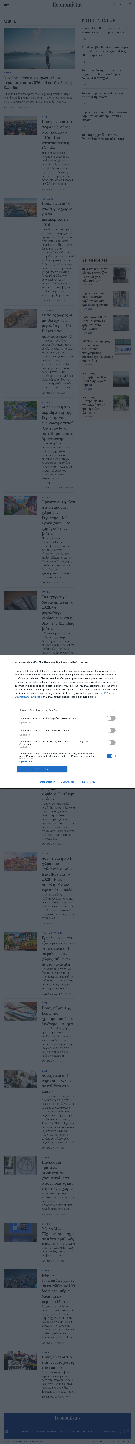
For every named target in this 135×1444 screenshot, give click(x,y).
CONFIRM (42, 769)
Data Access (67, 781)
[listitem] (67, 710)
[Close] (128, 662)
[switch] (111, 718)
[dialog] (67, 722)
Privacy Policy (87, 781)
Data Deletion (47, 781)
